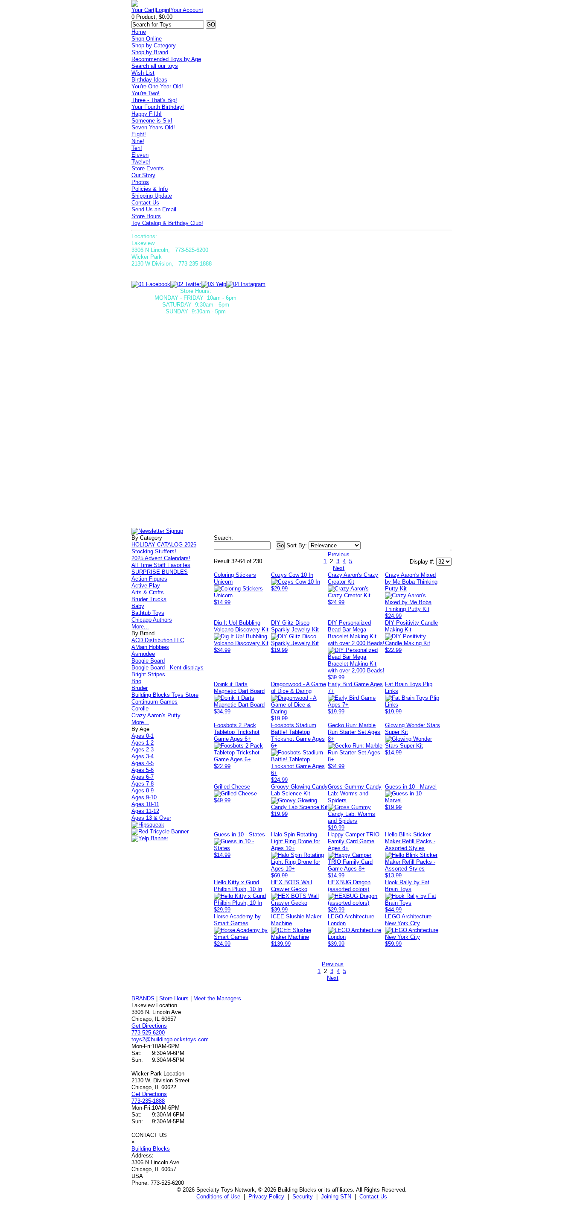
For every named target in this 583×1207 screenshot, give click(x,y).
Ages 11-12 (145, 811)
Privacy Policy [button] (266, 1196)
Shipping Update (151, 196)
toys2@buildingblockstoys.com (170, 1039)
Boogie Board (148, 661)
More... (140, 626)
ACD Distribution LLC (157, 640)
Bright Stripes (148, 674)
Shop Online (146, 38)
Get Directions (149, 1026)
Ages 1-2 (142, 742)
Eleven (140, 155)
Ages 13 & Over (151, 818)
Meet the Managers (217, 998)
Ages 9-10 (144, 797)
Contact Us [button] (373, 1196)
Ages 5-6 (142, 770)
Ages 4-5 (142, 763)
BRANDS (142, 998)
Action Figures (149, 579)
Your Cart (142, 10)
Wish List (142, 73)
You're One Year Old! (157, 86)
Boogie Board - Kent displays (167, 667)
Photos (140, 182)
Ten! (136, 148)
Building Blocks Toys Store (164, 695)
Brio (136, 681)
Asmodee (143, 654)
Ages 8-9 (142, 790)
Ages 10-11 (145, 804)
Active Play (145, 585)
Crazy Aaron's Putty (156, 715)
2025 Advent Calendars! (160, 558)
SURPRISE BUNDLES (159, 572)
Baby (137, 606)
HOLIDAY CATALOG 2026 (163, 544)
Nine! (137, 141)
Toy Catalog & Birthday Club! (167, 223)
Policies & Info (149, 189)
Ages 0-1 (142, 736)
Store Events (147, 168)
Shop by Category (153, 45)
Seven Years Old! (153, 127)
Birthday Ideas (149, 79)
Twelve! (140, 161)
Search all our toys (154, 66)
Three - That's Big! (154, 100)
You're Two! (145, 93)
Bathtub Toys (147, 613)
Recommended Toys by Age (166, 59)
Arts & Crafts (147, 592)
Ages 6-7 (142, 777)
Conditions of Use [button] (218, 1196)
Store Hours (146, 216)
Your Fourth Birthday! (157, 107)
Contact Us (145, 202)
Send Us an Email (153, 209)
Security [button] (302, 1196)
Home (138, 32)
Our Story (143, 175)
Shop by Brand (149, 52)
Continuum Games (154, 701)
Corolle (140, 708)
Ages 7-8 (142, 783)
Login (162, 10)
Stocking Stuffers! (153, 551)
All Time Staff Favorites (160, 565)
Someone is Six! (151, 120)
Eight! (138, 134)
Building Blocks (150, 1149)
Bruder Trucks (148, 599)
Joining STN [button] (336, 1196)
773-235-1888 (148, 1101)
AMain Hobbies (150, 647)
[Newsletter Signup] (157, 531)
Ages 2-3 (142, 749)
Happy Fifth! (146, 114)
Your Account (186, 10)
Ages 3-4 (142, 756)
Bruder (139, 688)
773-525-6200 (148, 1032)
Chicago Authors (151, 620)
